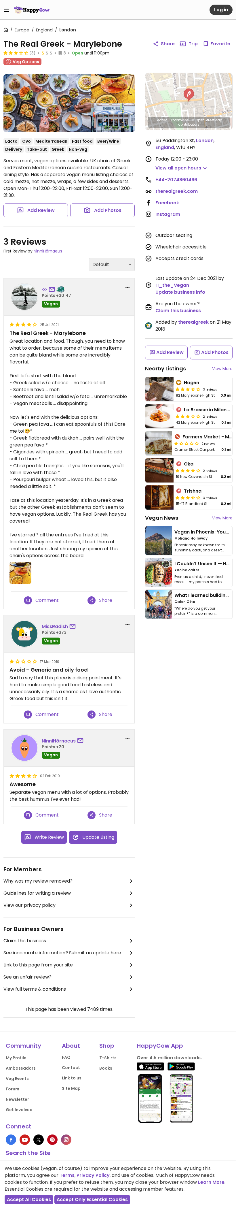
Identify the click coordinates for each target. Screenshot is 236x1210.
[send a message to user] (53, 289)
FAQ (66, 1057)
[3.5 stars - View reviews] (188, 389)
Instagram (167, 214)
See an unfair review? (27, 977)
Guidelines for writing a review (37, 893)
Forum (12, 1089)
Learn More (211, 1182)
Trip (193, 43)
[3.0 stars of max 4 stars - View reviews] (16, 52)
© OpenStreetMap (206, 120)
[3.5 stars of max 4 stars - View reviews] (188, 497)
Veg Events (17, 1078)
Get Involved (19, 1110)
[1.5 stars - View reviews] (186, 443)
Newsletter (17, 1099)
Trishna (192, 491)
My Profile (16, 1058)
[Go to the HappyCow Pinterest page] (52, 1139)
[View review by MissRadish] (24, 634)
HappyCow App (160, 1046)
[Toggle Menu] (6, 9)
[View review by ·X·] (24, 297)
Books (105, 1068)
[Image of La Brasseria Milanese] (159, 416)
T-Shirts (108, 1058)
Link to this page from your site (38, 965)
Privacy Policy (93, 1175)
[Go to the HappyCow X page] (38, 1139)
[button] (189, 95)
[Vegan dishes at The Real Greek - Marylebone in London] (113, 88)
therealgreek (193, 322)
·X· (44, 289)
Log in (221, 9)
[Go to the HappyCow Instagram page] (66, 1139)
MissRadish (55, 626)
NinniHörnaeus (48, 251)
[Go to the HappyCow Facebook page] (11, 1139)
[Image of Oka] (159, 470)
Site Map (71, 1088)
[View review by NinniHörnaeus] (24, 748)
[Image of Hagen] (159, 389)
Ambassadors (21, 1068)
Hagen (191, 382)
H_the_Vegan (172, 285)
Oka (188, 464)
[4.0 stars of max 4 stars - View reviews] (188, 470)
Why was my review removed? (38, 881)
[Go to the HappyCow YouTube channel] (25, 1139)
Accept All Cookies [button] (29, 1199)
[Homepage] (32, 10)
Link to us (71, 1078)
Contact (71, 1067)
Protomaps (179, 120)
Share (168, 43)
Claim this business (24, 940)
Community (23, 1046)
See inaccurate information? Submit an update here (62, 952)
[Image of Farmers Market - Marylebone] (158, 443)
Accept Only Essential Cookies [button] (92, 1199)
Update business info (180, 292)
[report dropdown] (127, 287)
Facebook (167, 202)
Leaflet (161, 120)
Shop (106, 1046)
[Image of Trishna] (159, 497)
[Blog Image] (158, 540)
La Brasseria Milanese (209, 409)
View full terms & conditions (34, 989)
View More (222, 369)
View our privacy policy (29, 905)
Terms (67, 1175)
